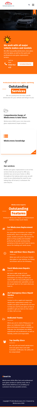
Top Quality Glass (17, 340)
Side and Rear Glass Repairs (22, 252)
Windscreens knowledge (14, 141)
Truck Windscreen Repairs (18, 268)
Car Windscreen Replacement (20, 227)
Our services (9, 166)
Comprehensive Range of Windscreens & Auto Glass (15, 116)
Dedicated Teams (15, 318)
